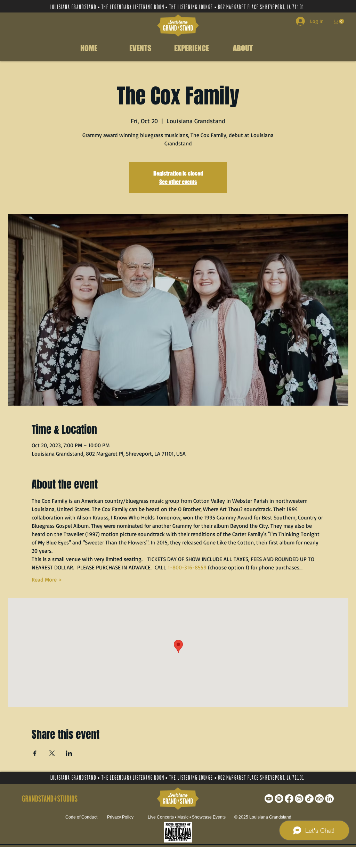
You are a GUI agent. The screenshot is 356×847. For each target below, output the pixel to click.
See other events (178, 181)
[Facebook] (289, 798)
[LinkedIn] (329, 798)
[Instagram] (299, 798)
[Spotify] (279, 798)
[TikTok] (309, 798)
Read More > (47, 579)
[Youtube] (269, 798)
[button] (339, 21)
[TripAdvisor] (319, 798)
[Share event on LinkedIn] (69, 753)
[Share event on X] (52, 753)
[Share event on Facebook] (35, 753)
